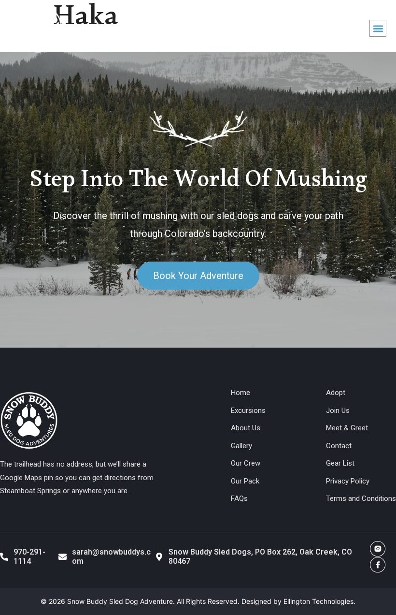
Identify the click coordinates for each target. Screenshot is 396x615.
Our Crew (245, 463)
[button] (377, 28)
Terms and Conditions (361, 498)
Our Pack (245, 481)
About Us (245, 428)
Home (240, 392)
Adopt (335, 392)
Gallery (241, 445)
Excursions (248, 410)
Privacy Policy (347, 481)
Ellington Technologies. (319, 601)
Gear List (340, 463)
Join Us (338, 410)
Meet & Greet (347, 428)
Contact (339, 445)
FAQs (239, 498)
